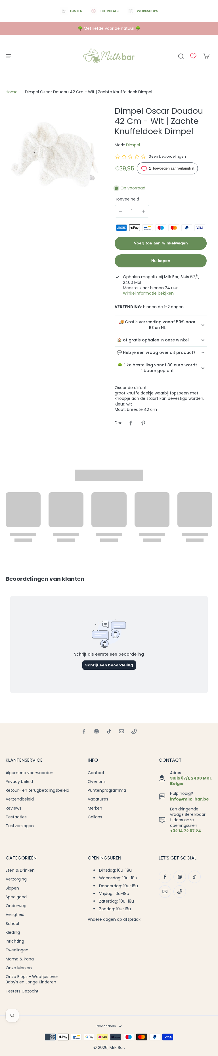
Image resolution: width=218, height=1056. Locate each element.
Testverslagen (20, 826)
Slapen (12, 888)
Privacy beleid (19, 781)
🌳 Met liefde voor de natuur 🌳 (109, 28)
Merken (95, 808)
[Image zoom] (54, 154)
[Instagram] (96, 731)
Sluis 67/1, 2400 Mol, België (191, 780)
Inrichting (15, 941)
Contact (96, 773)
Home (12, 92)
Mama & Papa (20, 959)
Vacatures (98, 799)
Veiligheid (15, 914)
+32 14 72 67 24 (185, 831)
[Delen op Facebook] (131, 423)
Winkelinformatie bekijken (148, 293)
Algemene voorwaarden (29, 773)
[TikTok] (109, 731)
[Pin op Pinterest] (143, 423)
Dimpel (133, 145)
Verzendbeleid (20, 799)
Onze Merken (19, 968)
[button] (161, 243)
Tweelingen (17, 950)
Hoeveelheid (127, 199)
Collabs (95, 817)
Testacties (16, 817)
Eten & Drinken (20, 870)
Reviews (13, 808)
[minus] (120, 211)
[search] (181, 56)
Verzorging (16, 879)
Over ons (97, 781)
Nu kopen (160, 261)
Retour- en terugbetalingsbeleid (37, 790)
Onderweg (16, 906)
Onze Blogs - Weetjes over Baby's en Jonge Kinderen (32, 979)
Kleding (13, 932)
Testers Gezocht (22, 991)
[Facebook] (84, 731)
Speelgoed (16, 897)
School (12, 923)
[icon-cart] (206, 56)
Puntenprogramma (107, 790)
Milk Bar (117, 1047)
